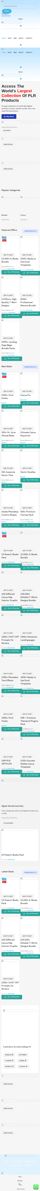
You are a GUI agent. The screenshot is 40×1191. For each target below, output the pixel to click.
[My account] (20, 41)
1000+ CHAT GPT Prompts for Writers (10, 640)
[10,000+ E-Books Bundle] (29, 537)
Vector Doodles (28, 472)
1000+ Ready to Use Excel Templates (28, 261)
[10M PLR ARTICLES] (10, 743)
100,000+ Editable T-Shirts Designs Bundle (29, 597)
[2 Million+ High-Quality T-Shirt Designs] (10, 282)
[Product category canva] (29, 208)
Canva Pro (26, 395)
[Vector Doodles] (29, 455)
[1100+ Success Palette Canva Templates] (29, 743)
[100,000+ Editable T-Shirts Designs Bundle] (29, 577)
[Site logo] (13, 2)
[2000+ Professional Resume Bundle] (29, 282)
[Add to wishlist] (9, 250)
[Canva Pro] (29, 378)
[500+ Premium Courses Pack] (29, 494)
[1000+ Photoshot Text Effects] (10, 660)
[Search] (20, 35)
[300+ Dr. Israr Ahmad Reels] (10, 415)
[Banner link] (20, 128)
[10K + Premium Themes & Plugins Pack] (29, 701)
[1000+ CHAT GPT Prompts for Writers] (10, 620)
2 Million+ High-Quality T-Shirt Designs (9, 302)
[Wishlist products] (20, 31)
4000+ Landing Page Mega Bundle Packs (9, 345)
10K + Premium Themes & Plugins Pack (29, 721)
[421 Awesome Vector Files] (10, 455)
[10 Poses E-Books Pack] (10, 537)
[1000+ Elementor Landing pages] (29, 620)
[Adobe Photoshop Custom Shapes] (10, 494)
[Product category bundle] (10, 208)
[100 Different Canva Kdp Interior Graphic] (10, 577)
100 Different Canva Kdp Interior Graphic (10, 597)
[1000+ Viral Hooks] (10, 378)
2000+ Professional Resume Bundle (28, 302)
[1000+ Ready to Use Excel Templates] (29, 241)
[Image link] (20, 1157)
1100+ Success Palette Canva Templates (28, 763)
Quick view (4, 250)
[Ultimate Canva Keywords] (29, 415)
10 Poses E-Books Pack (13, 854)
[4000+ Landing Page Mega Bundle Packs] (10, 325)
